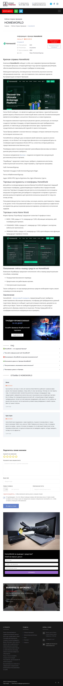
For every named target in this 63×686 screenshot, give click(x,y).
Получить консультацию (31, 368)
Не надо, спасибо (31, 373)
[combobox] (19, 362)
